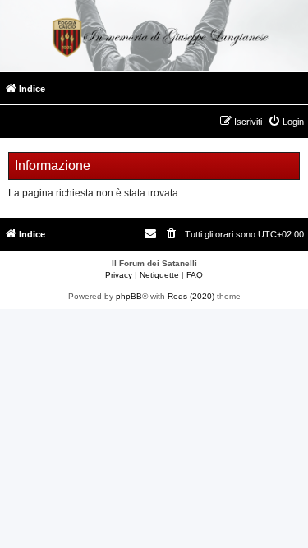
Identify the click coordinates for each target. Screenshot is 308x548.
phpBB (129, 296)
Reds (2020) (191, 296)
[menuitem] (286, 121)
